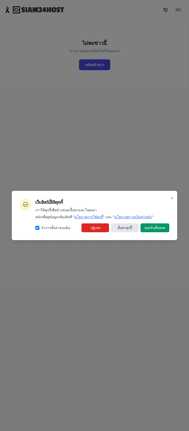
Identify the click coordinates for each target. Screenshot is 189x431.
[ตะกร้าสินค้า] (165, 10)
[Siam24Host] (34, 10)
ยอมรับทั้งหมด (154, 228)
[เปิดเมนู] (178, 10)
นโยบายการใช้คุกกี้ (88, 217)
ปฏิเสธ (95, 228)
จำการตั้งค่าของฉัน (55, 228)
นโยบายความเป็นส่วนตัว (133, 217)
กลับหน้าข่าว (94, 65)
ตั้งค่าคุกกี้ (125, 228)
